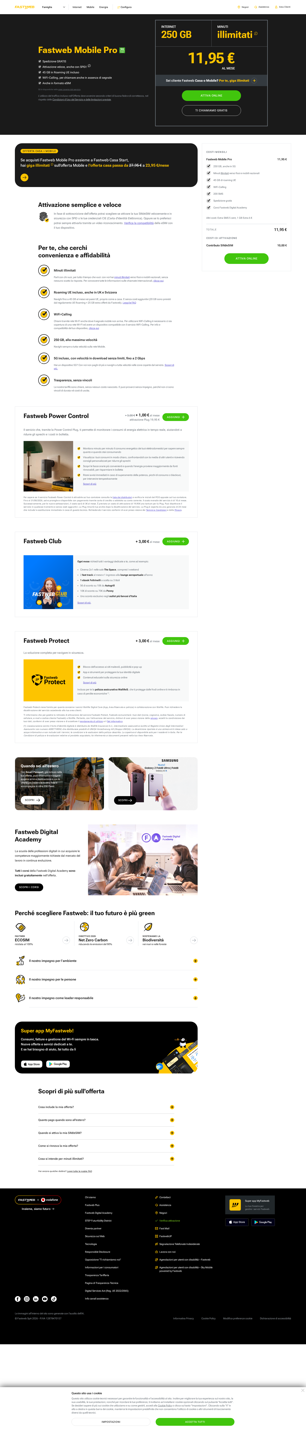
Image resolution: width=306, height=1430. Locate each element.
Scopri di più (89, 483)
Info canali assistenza (97, 1298)
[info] (255, 33)
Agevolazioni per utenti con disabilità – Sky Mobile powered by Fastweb (185, 1269)
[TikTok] (54, 1299)
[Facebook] (18, 1299)
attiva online (211, 95)
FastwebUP (165, 1236)
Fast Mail (164, 1228)
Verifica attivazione (169, 1220)
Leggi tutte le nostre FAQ (79, 1171)
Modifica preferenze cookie (237, 1318)
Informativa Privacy (183, 1318)
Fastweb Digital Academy (98, 1212)
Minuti (222, 27)
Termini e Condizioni (156, 510)
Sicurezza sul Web (95, 1236)
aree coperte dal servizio (69, 89)
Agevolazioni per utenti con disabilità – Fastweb (184, 1259)
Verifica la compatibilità (139, 223)
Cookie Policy (208, 1318)
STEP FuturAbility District (98, 1220)
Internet (168, 27)
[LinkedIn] (36, 1299)
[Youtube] (45, 1299)
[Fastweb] (27, 7)
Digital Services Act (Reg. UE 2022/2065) (107, 1290)
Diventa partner (93, 1228)
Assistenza (165, 1205)
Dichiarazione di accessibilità (275, 1318)
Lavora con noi (167, 1251)
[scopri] (24, 177)
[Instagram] (27, 1299)
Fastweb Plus (92, 1205)
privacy (154, 718)
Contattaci (165, 1197)
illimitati (225, 173)
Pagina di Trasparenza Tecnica (101, 1283)
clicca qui (158, 280)
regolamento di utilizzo (91, 721)
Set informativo (115, 721)
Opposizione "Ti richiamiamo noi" (103, 1259)
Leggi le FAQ (129, 302)
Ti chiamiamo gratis (211, 110)
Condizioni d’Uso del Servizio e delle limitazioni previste (81, 99)
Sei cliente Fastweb (207, 80)
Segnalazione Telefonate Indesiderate (179, 1244)
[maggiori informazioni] (89, 65)
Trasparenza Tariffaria (97, 1275)
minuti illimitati (122, 277)
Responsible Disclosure (97, 1251)
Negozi (163, 1212)
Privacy (178, 510)
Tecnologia (91, 1244)
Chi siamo (90, 1197)
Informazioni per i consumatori (101, 1267)
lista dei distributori (122, 497)
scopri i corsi (29, 887)
